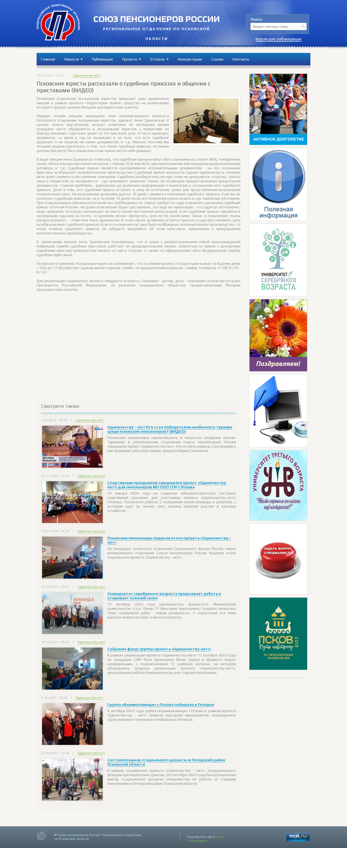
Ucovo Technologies (206, 839)
